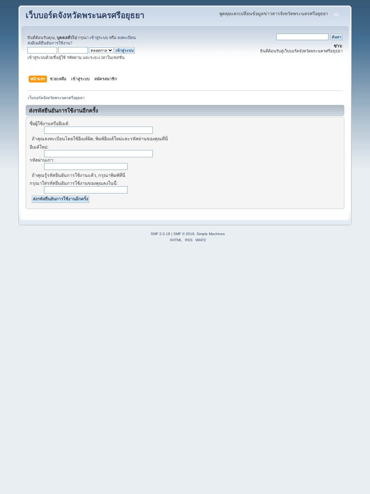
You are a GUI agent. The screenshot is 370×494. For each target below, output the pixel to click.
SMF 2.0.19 (160, 234)
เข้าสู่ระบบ (99, 37)
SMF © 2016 (183, 234)
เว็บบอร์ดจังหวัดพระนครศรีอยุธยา (85, 15)
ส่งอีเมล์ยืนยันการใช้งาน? (49, 43)
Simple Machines (211, 234)
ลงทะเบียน (126, 37)
